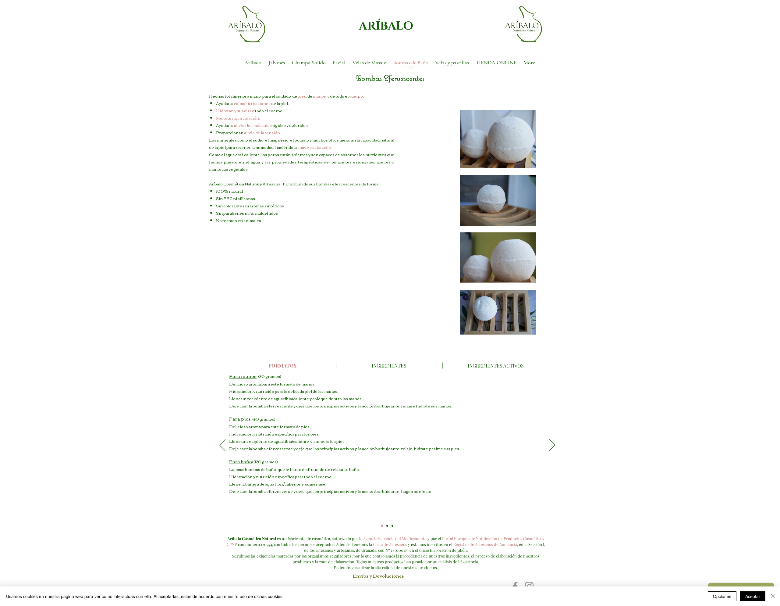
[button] (276, 64)
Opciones (722, 596)
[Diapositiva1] (382, 526)
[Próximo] (552, 445)
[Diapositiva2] (387, 526)
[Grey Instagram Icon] (529, 586)
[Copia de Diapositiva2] (392, 526)
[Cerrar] (772, 596)
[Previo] (222, 445)
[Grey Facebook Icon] (515, 586)
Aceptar (752, 596)
